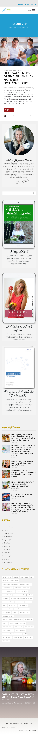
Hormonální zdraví (7, 588)
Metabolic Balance (7, 609)
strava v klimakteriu (8, 630)
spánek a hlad (18, 627)
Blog (5, 530)
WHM (25, 634)
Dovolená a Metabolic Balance (10, 584)
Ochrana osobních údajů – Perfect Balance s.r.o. (19, 723)
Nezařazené (7, 546)
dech (31, 577)
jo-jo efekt (28, 602)
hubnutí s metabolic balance (22, 588)
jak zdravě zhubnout (8, 602)
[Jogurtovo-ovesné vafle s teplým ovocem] (6, 497)
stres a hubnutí (7, 634)
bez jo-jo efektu (7, 577)
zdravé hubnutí (28, 637)
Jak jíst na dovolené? (19, 595)
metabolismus (6, 612)
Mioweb (34, 730)
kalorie (5, 605)
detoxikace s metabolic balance (10, 580)
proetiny (5, 623)
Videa (5, 559)
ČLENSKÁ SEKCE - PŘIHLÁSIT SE (26, 5)
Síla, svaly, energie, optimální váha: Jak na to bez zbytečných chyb (18, 78)
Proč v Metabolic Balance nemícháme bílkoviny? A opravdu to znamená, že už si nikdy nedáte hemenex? (23, 437)
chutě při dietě (24, 577)
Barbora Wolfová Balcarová (13, 116)
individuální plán (7, 595)
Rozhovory (7, 556)
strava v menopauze (21, 630)
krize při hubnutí (23, 605)
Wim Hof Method (9, 562)
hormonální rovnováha (25, 584)
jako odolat (5, 598)
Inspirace (6, 540)
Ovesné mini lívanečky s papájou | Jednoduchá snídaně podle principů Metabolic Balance (23, 474)
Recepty (6, 549)
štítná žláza (6, 641)
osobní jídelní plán (24, 612)
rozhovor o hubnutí (8, 627)
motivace (15, 612)
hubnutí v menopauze (22, 591)
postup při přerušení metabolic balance (13, 619)
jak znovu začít (19, 602)
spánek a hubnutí (29, 627)
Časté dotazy (8, 533)
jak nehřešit (29, 595)
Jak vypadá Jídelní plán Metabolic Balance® (21, 598)
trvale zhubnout (17, 634)
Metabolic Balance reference (22, 609)
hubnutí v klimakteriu (8, 591)
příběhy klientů (14, 623)
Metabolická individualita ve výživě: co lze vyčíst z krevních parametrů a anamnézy (22, 485)
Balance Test (7, 527)
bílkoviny (15, 577)
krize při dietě (12, 605)
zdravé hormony (18, 637)
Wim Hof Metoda (7, 637)
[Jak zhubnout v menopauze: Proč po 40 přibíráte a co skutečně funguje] (6, 464)
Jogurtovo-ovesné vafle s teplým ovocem (21, 496)
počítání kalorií (28, 619)
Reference (7, 553)
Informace (7, 536)
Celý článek (9, 110)
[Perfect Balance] (6, 10)
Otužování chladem (8, 616)
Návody (6, 543)
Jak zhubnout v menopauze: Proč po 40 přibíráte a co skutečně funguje (22, 463)
